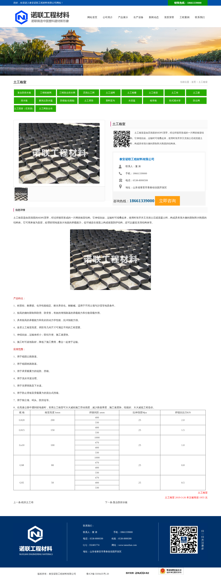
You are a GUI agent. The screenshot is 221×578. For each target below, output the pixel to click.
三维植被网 (45, 92)
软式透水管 (175, 100)
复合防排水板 (24, 92)
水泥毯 (131, 100)
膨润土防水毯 (46, 100)
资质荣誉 (169, 17)
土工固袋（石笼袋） (24, 108)
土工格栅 (131, 92)
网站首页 (92, 17)
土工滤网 (110, 92)
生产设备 (138, 17)
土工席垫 (88, 100)
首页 (193, 82)
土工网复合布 (46, 108)
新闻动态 (154, 17)
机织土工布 (27, 502)
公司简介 (108, 17)
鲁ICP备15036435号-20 (97, 574)
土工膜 (196, 92)
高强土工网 (88, 92)
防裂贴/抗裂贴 (67, 100)
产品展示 (123, 17)
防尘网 (196, 100)
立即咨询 (167, 200)
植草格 (153, 100)
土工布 (174, 92)
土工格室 (153, 92)
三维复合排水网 (67, 92)
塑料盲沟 (110, 100)
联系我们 (200, 17)
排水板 (24, 100)
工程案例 (185, 17)
